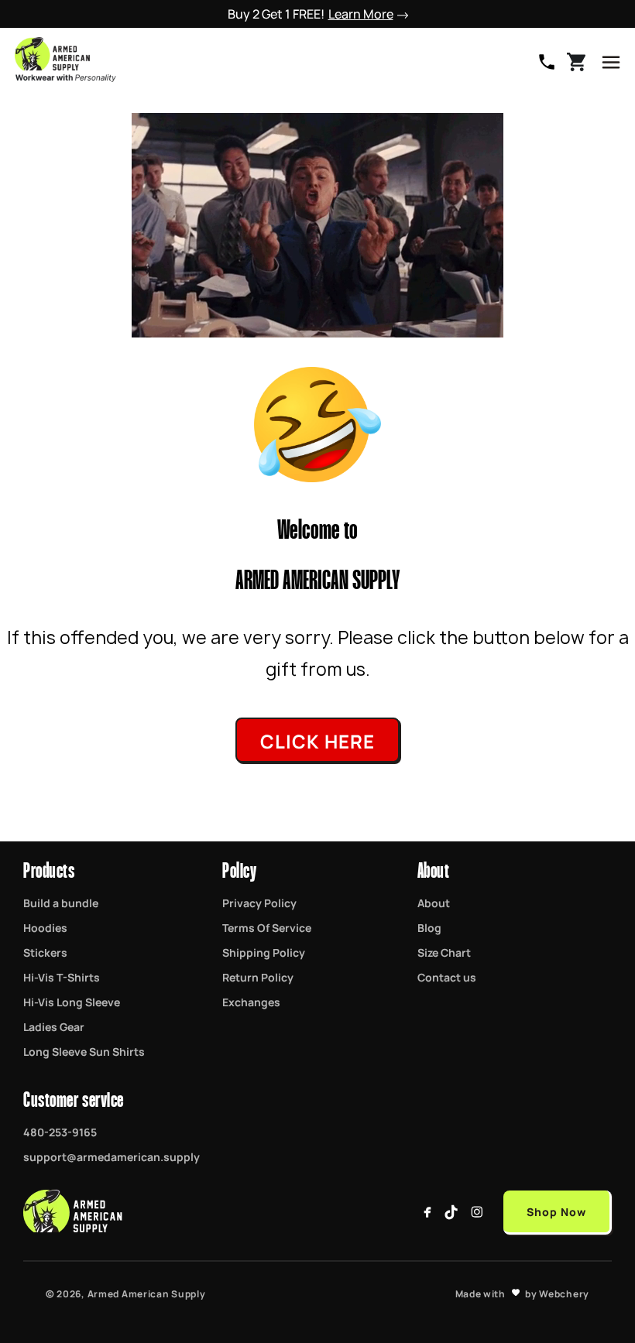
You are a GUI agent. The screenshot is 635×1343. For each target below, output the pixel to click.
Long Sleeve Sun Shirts (84, 1051)
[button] (611, 62)
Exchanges (251, 1002)
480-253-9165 (547, 62)
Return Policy (257, 977)
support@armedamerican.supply (111, 1156)
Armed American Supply (147, 1293)
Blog (429, 927)
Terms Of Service (266, 927)
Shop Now (556, 1211)
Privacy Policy (259, 903)
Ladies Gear (53, 1026)
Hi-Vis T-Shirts (61, 977)
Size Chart (444, 952)
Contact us (446, 977)
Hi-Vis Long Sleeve (71, 1002)
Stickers (45, 952)
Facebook (427, 1212)
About (433, 903)
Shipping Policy (263, 952)
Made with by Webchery (522, 1293)
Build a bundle (60, 903)
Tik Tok (452, 1212)
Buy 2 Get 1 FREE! (310, 14)
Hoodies (45, 927)
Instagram (477, 1212)
